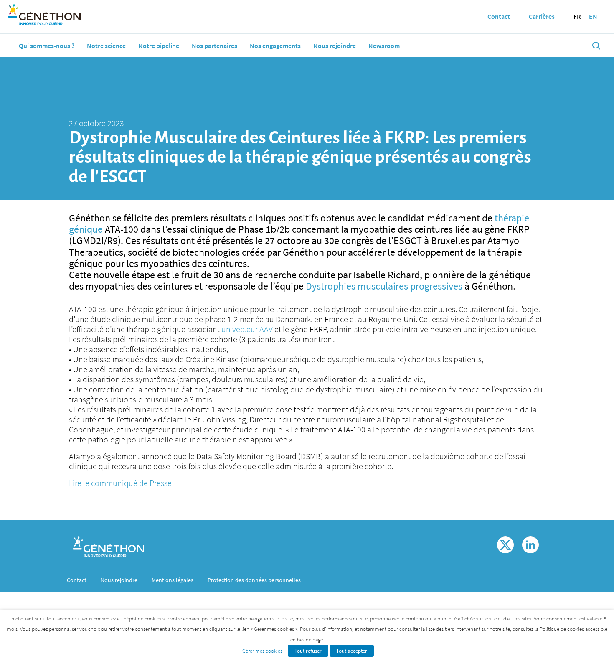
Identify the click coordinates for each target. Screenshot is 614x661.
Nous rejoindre (334, 45)
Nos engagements (275, 45)
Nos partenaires (214, 45)
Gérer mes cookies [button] (262, 650)
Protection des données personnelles (254, 580)
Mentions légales (172, 580)
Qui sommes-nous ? (46, 45)
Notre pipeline (158, 45)
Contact (76, 580)
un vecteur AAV (247, 329)
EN (593, 16)
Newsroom (384, 45)
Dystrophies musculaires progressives (384, 286)
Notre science (106, 45)
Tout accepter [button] (351, 650)
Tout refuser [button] (308, 650)
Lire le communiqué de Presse (120, 483)
